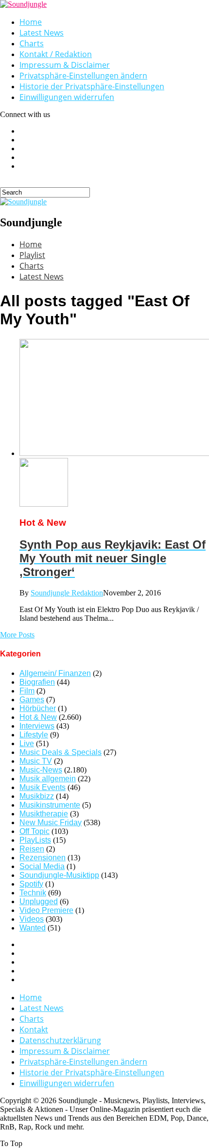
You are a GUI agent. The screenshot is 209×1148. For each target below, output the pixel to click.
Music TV (35, 761)
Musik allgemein (47, 778)
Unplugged (38, 901)
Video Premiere (46, 910)
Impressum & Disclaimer (64, 64)
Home (30, 22)
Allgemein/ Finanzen (55, 673)
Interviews (36, 726)
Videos (31, 919)
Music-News (40, 770)
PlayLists (35, 840)
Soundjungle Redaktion (67, 593)
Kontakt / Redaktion (55, 54)
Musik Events (42, 787)
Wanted (32, 928)
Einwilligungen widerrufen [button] (66, 97)
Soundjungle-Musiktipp (59, 875)
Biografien (37, 682)
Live (26, 743)
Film (27, 691)
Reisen (31, 849)
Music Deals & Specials (60, 752)
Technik (32, 893)
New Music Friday (50, 822)
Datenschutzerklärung (60, 1040)
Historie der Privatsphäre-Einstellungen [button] (91, 86)
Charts (31, 43)
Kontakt (33, 1029)
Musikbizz (36, 796)
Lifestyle (33, 735)
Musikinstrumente (49, 805)
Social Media (42, 866)
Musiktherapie (43, 814)
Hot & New (38, 717)
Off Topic (34, 831)
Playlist (32, 255)
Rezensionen (42, 857)
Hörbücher (37, 708)
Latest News (41, 32)
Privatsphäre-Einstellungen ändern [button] (83, 75)
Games (31, 699)
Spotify (31, 884)
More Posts (17, 635)
